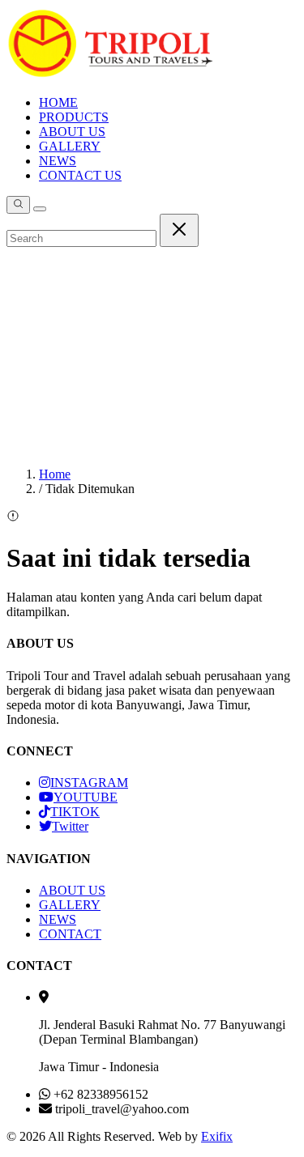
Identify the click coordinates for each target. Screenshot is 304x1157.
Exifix (217, 1136)
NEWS (57, 161)
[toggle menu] (39, 208)
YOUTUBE (86, 797)
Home (55, 474)
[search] (18, 205)
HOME (58, 102)
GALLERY (70, 146)
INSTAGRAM (89, 782)
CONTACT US (80, 175)
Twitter (70, 826)
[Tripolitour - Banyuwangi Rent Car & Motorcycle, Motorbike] (110, 75)
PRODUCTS (74, 117)
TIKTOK (75, 812)
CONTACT (70, 934)
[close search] (179, 230)
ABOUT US (72, 131)
